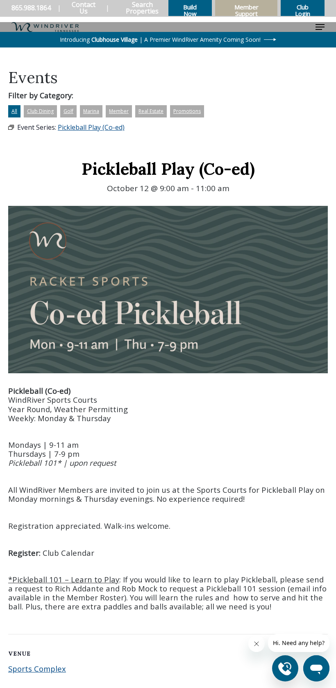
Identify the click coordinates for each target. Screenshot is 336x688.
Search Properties (142, 7)
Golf (68, 111)
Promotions (187, 111)
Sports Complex (37, 668)
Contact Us (83, 7)
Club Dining (40, 111)
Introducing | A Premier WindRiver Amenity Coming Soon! (160, 39)
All (14, 111)
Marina (91, 111)
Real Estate (150, 111)
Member (119, 111)
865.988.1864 (31, 8)
